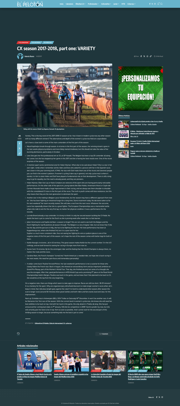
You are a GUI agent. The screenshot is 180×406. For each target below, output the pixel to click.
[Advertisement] (90, 23)
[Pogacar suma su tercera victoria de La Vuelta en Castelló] (123, 154)
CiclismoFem (23, 42)
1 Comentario (104, 334)
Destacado (142, 370)
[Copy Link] (150, 56)
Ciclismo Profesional (135, 124)
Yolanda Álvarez (29, 56)
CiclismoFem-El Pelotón (42, 323)
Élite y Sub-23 (134, 136)
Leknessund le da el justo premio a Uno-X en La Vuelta (146, 121)
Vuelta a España (152, 124)
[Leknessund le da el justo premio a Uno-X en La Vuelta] (123, 124)
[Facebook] (150, 3)
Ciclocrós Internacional (56, 323)
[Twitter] (152, 3)
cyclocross (69, 323)
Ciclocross (36, 42)
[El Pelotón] (31, 4)
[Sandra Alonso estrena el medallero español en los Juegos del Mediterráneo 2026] (71, 361)
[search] (161, 4)
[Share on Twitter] (144, 56)
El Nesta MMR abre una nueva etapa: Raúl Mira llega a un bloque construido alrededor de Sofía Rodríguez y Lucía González (144, 376)
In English (48, 42)
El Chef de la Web (113, 403)
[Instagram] (155, 3)
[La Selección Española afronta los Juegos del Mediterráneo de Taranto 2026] (108, 361)
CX (64, 323)
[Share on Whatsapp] (147, 56)
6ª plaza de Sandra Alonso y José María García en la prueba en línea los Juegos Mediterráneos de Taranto (34, 376)
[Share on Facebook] (141, 56)
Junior (132, 146)
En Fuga (144, 124)
